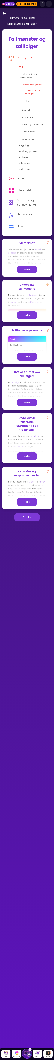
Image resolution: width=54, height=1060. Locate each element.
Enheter (24, 157)
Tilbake (27, 517)
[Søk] (42, 4)
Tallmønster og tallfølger (22, 24)
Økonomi (24, 163)
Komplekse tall (28, 139)
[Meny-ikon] (49, 4)
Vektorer (24, 169)
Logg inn (10, 4)
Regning (24, 145)
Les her (27, 269)
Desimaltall (27, 110)
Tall (21, 67)
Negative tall (27, 117)
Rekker (29, 101)
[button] (3, 17)
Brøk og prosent (29, 151)
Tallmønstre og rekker (22, 18)
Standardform (28, 131)
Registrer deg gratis (26, 4)
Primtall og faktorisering (33, 124)
